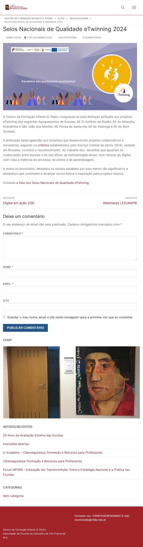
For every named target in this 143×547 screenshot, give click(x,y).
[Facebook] (14, 517)
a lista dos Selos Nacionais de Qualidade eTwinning (52, 183)
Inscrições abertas (16, 444)
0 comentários (91, 37)
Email (8, 283)
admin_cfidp (13, 37)
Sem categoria (67, 37)
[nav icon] (134, 7)
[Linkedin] (7, 517)
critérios (43, 145)
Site (6, 300)
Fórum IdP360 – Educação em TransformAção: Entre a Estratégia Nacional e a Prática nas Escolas (66, 472)
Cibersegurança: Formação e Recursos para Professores (42, 461)
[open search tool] (122, 7)
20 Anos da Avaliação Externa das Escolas (33, 435)
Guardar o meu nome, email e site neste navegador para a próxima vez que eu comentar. (70, 317)
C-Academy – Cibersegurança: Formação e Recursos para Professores (52, 452)
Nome (8, 266)
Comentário (13, 233)
